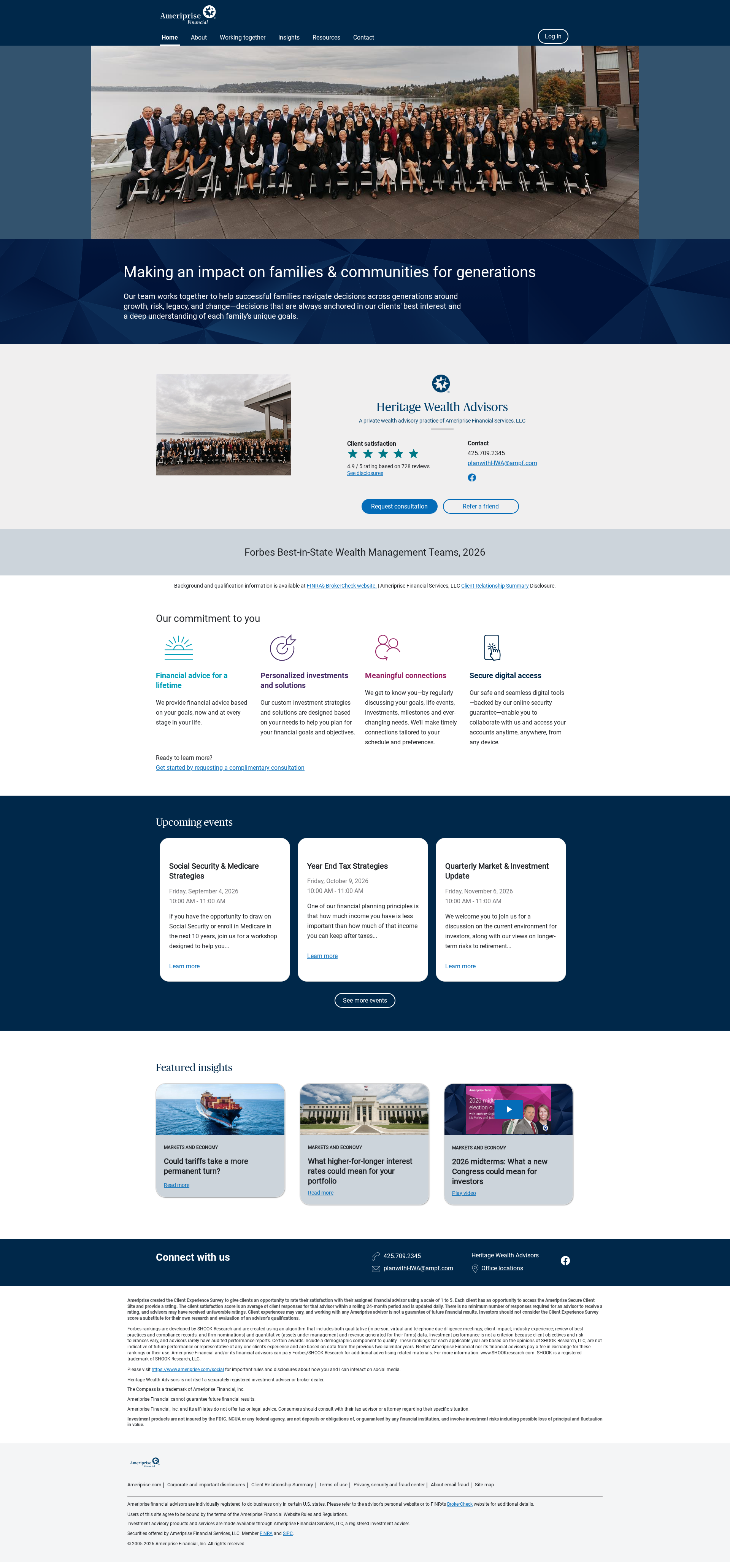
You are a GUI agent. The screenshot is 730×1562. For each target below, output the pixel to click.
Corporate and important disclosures (206, 1484)
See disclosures (365, 473)
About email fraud (450, 1484)
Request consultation (399, 506)
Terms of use (333, 1484)
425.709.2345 (486, 453)
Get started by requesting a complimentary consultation (230, 767)
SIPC (288, 1533)
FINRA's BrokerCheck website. (342, 586)
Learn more (184, 966)
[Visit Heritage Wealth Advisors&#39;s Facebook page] (565, 1260)
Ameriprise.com (144, 1484)
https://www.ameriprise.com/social (188, 1369)
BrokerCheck (460, 1504)
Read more (176, 1185)
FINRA (266, 1533)
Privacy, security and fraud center (389, 1484)
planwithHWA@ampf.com (502, 463)
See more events (365, 1000)
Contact (363, 37)
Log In (553, 36)
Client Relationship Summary (495, 586)
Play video (464, 1193)
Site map (484, 1484)
